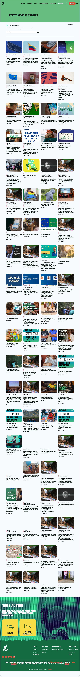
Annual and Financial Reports (58, 651)
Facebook (3, 657)
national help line (56, 662)
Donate (10, 633)
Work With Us (72, 652)
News (70, 651)
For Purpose (50, 669)
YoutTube (14, 657)
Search (77, 3)
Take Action (72, 3)
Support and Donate (73, 649)
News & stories (53, 3)
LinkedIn (11, 657)
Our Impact (35, 652)
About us (23, 3)
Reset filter (70, 24)
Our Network (29, 3)
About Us (35, 649)
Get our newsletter (27, 633)
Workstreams (45, 649)
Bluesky (6, 657)
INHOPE (67, 664)
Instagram (9, 657)
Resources (44, 652)
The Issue (35, 651)
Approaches (45, 651)
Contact (70, 654)
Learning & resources (43, 3)
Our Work (35, 3)
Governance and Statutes (58, 649)
